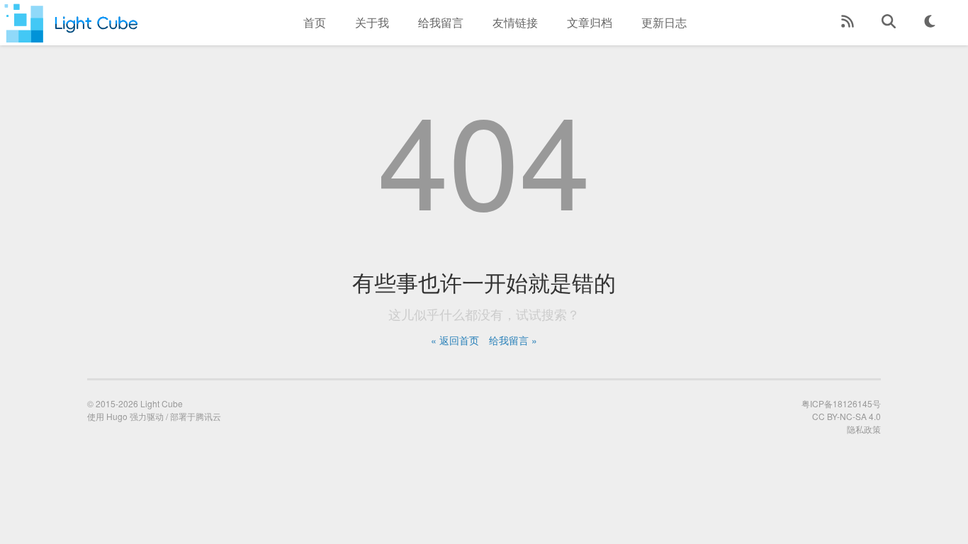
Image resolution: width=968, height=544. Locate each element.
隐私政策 (864, 429)
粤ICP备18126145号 (841, 403)
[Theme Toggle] (930, 22)
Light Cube (161, 403)
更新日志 (664, 22)
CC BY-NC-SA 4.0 (846, 416)
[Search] (889, 22)
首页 (314, 22)
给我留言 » (513, 340)
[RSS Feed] (848, 22)
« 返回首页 (455, 340)
